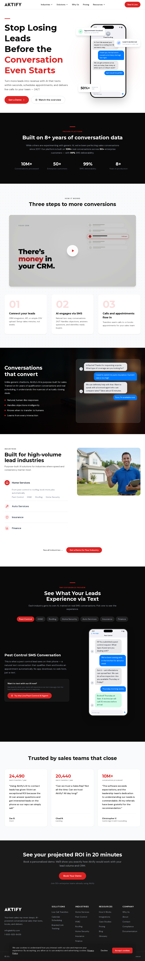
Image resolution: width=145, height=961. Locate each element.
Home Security (53, 497)
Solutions (61, 4)
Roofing (38, 497)
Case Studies (105, 921)
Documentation (129, 931)
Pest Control (18, 497)
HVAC (29, 497)
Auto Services (90, 619)
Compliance (128, 926)
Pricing (86, 4)
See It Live (132, 4)
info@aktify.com (12, 930)
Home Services (82, 912)
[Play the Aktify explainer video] (72, 251)
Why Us (75, 4)
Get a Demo (15, 99)
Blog (101, 931)
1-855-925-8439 (13, 934)
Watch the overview (50, 99)
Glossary (103, 936)
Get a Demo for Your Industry (84, 550)
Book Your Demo (72, 875)
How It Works (105, 912)
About (125, 917)
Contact (126, 921)
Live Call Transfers (60, 912)
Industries (45, 4)
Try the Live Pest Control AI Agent (31, 695)
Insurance (107, 619)
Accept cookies (122, 950)
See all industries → (53, 550)
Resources (98, 4)
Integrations (104, 917)
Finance (122, 619)
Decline (104, 950)
